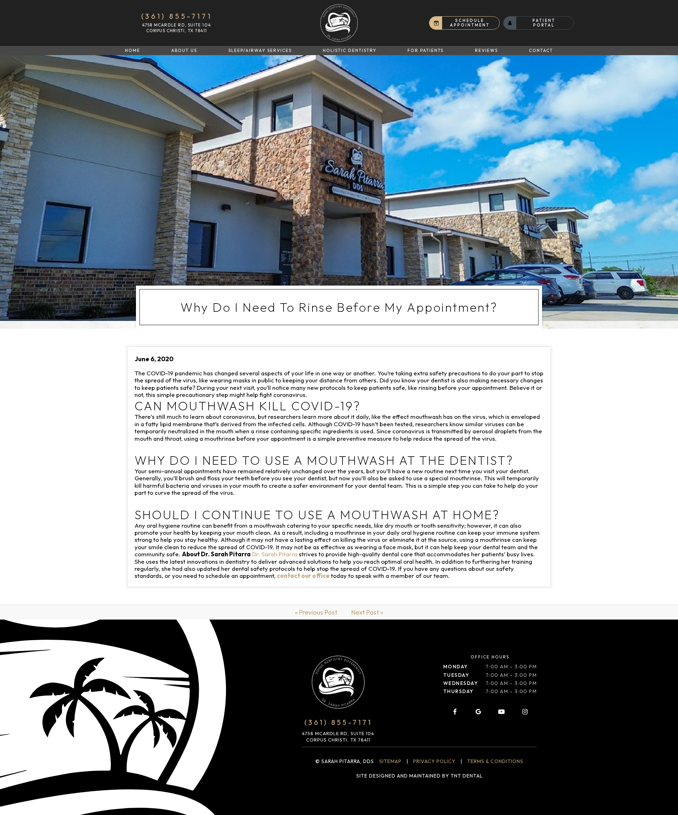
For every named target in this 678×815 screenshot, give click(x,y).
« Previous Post (316, 612)
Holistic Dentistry (349, 50)
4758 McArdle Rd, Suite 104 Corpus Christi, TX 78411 (176, 27)
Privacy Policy (434, 761)
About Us (184, 50)
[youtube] (501, 712)
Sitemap (390, 761)
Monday (455, 666)
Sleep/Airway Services (260, 50)
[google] (478, 712)
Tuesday (456, 675)
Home (132, 50)
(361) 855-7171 (176, 16)
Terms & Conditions (495, 761)
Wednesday (460, 683)
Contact (541, 50)
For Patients (426, 50)
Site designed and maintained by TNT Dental (419, 776)
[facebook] (455, 712)
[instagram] (525, 712)
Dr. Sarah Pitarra (274, 554)
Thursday (458, 691)
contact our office (303, 575)
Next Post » (367, 612)
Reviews (486, 50)
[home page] (339, 23)
